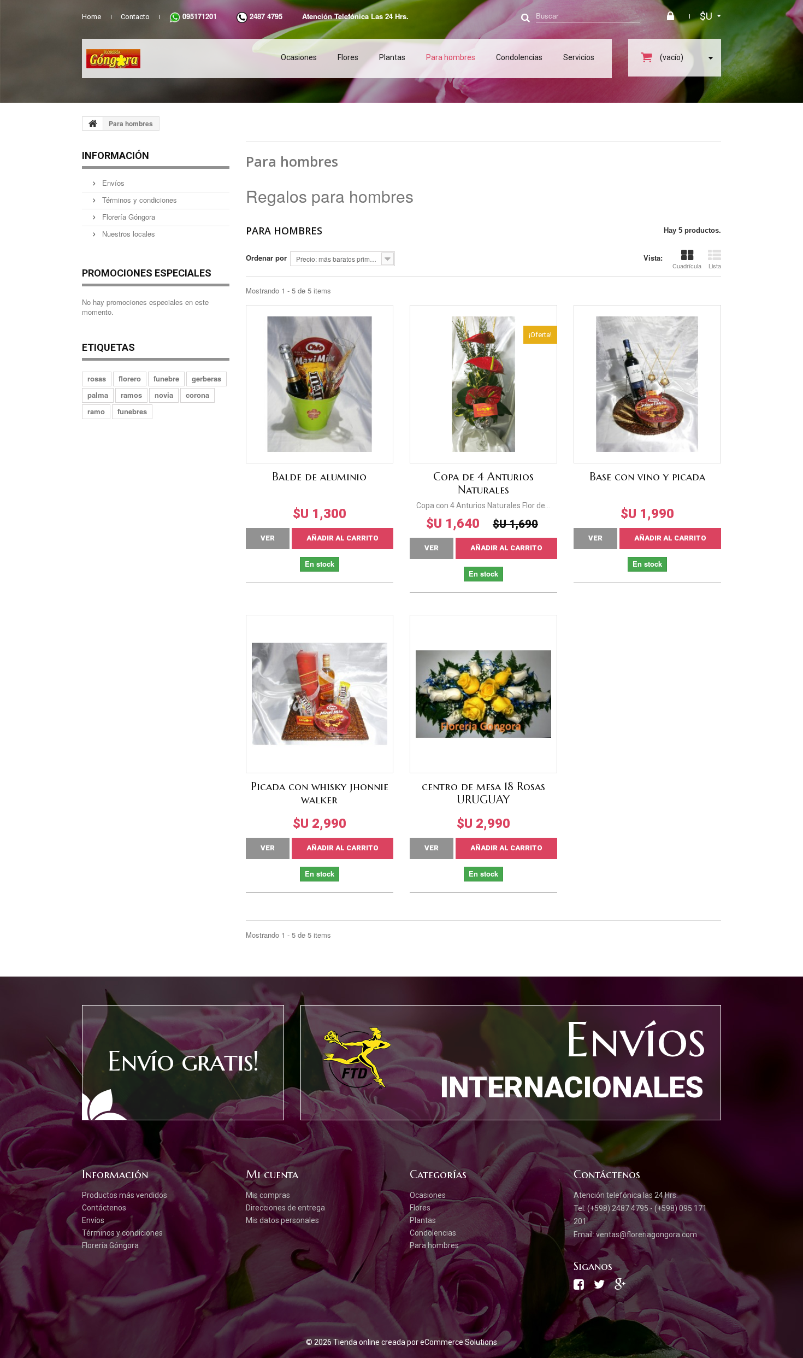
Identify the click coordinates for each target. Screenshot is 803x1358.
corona (197, 395)
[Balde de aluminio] (319, 384)
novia (164, 395)
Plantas (392, 57)
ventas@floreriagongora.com (646, 1234)
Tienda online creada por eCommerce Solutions (415, 1342)
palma (97, 395)
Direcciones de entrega (285, 1207)
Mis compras (268, 1195)
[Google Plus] (620, 1287)
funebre (166, 378)
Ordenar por (266, 257)
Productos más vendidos (124, 1195)
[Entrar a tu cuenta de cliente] (672, 16)
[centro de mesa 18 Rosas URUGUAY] (483, 694)
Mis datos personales (282, 1220)
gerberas (206, 378)
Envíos (112, 183)
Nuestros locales (127, 233)
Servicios (578, 57)
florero (130, 378)
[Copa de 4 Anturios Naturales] (483, 384)
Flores (348, 57)
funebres (132, 411)
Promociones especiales (146, 273)
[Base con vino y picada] (647, 384)
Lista (714, 265)
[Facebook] (579, 1287)
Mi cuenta (272, 1174)
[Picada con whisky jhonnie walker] (319, 694)
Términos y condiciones (138, 200)
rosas (96, 378)
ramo (96, 411)
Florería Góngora (127, 216)
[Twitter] (599, 1287)
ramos (131, 395)
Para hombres (450, 57)
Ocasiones (299, 57)
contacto (135, 17)
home (91, 17)
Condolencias (519, 57)
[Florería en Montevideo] (173, 58)
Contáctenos (104, 1207)
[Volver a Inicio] (92, 123)
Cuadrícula (686, 265)
